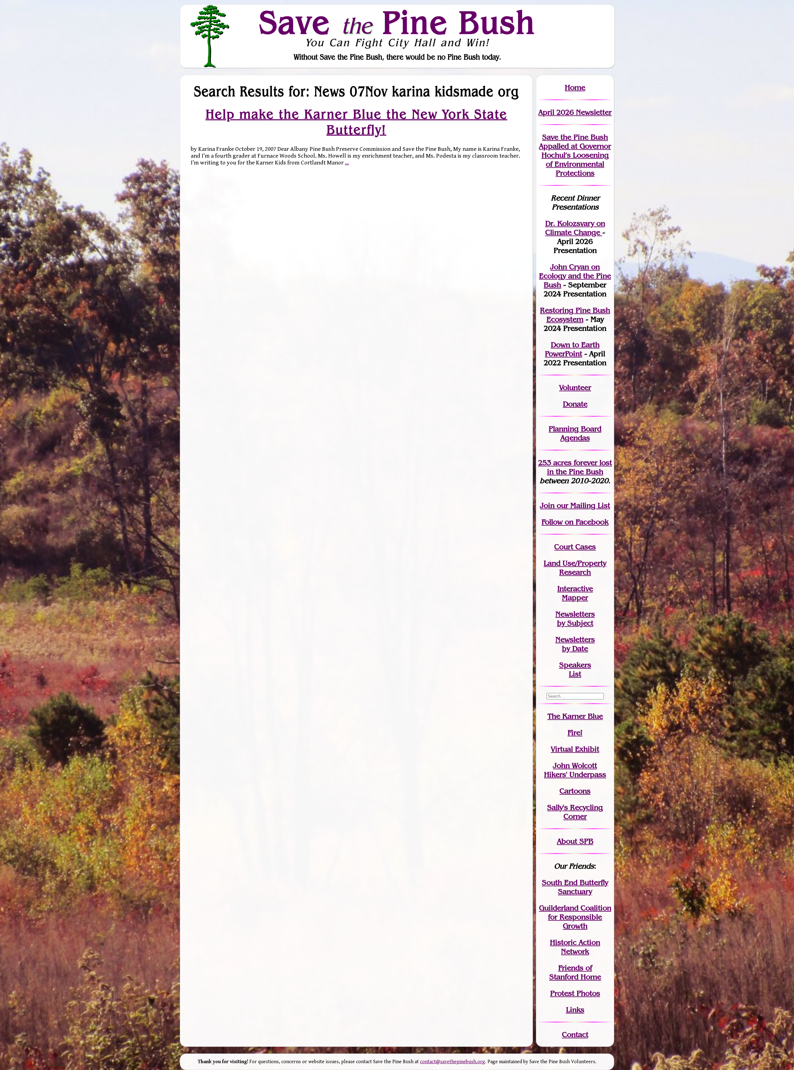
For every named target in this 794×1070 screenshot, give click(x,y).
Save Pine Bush (397, 22)
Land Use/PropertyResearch (575, 568)
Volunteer (575, 387)
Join (547, 505)
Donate (575, 403)
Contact (575, 1034)
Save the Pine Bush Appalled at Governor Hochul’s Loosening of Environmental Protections (575, 155)
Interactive (575, 588)
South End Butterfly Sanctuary (575, 887)
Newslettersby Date (575, 644)
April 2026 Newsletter (575, 112)
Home (575, 87)
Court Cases (575, 546)
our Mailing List (582, 505)
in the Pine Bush (579, 467)
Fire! (575, 732)
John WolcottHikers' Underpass (575, 770)
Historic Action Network (575, 947)
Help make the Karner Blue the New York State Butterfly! (356, 121)
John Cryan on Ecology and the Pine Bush (575, 275)
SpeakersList (575, 669)
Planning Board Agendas (575, 433)
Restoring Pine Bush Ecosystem (575, 315)
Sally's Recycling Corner (575, 812)
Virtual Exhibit (575, 748)
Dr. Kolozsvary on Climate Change (575, 228)
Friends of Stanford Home (575, 972)
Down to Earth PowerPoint (572, 349)
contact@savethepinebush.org (452, 1062)
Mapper (575, 597)
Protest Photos (575, 993)
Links (575, 1009)
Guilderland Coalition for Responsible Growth (575, 916)
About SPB (575, 841)
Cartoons (575, 790)
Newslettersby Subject (575, 618)
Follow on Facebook (575, 521)
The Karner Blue (575, 716)
